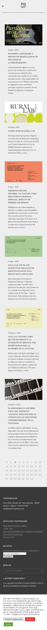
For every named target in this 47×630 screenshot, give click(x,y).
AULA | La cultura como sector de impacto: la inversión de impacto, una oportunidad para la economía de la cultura (22, 343)
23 (23, 470)
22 (19, 470)
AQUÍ (21, 610)
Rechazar (30, 619)
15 (27, 466)
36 (39, 474)
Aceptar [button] (8, 624)
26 (35, 470)
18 (40, 466)
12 (15, 466)
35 (35, 474)
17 (36, 466)
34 (31, 474)
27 (39, 470)
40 (19, 478)
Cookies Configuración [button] (13, 619)
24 (27, 470)
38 (10, 478)
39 (15, 478)
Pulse (7, 583)
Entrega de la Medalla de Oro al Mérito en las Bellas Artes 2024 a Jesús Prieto (23, 533)
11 (11, 466)
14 (23, 466)
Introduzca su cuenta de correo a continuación (21, 551)
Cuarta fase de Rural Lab (21, 131)
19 (7, 470)
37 (6, 478)
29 (10, 474)
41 (23, 478)
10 (7, 466)
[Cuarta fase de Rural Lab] (23, 112)
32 (23, 474)
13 (19, 466)
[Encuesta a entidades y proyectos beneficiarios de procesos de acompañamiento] (23, 34)
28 (6, 474)
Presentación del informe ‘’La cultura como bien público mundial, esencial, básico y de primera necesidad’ (22, 197)
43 (31, 478)
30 (15, 474)
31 (19, 474)
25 (31, 470)
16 (31, 466)
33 (27, 474)
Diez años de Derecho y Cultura (15, 526)
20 (11, 470)
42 (27, 478)
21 (15, 470)
